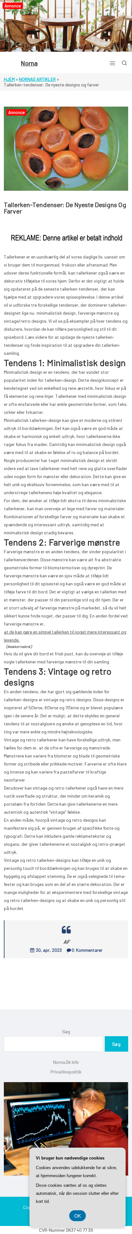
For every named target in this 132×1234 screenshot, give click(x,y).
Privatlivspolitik (66, 1071)
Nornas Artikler (37, 79)
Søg (66, 1031)
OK (77, 1215)
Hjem (9, 79)
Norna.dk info (66, 1062)
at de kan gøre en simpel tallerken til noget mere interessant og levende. (65, 636)
